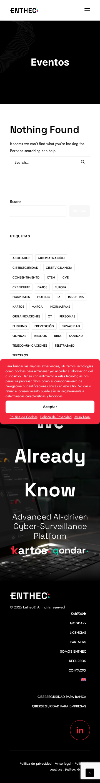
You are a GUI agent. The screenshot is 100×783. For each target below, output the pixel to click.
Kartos (18, 306)
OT (50, 316)
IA (59, 297)
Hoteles (43, 297)
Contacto (77, 670)
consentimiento (25, 277)
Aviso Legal (82, 416)
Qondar (19, 336)
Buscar (15, 201)
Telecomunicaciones (29, 345)
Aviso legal (63, 763)
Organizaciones (26, 316)
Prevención (44, 326)
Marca (37, 306)
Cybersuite (21, 287)
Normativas (60, 306)
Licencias (78, 632)
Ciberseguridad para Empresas (59, 706)
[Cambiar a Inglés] (85, 680)
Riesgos (40, 336)
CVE (65, 277)
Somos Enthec (73, 651)
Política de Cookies (24, 416)
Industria (76, 297)
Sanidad (76, 336)
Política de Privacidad (56, 416)
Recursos (77, 660)
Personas (67, 316)
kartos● (78, 613)
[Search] (50, 162)
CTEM (51, 277)
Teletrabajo (64, 345)
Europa (60, 287)
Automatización (51, 258)
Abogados (21, 258)
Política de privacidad (35, 763)
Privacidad (71, 326)
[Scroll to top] (90, 772)
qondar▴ (78, 623)
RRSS (57, 336)
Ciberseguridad (25, 267)
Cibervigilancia (59, 267)
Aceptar (50, 407)
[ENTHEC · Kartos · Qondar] (24, 10)
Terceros (20, 355)
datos (42, 287)
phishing (19, 326)
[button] (87, 10)
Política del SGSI (77, 769)
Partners (78, 642)
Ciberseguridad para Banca (62, 696)
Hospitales (21, 297)
